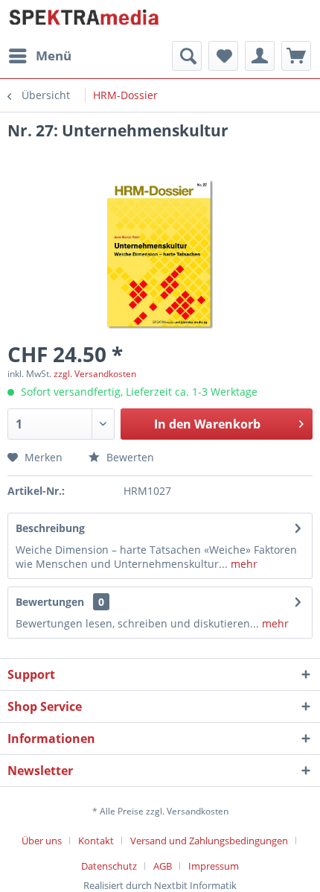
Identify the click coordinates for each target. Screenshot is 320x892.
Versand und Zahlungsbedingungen (209, 840)
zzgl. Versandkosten (95, 373)
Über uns (42, 840)
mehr (242, 564)
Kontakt (96, 840)
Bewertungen (50, 602)
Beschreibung (50, 528)
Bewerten (128, 457)
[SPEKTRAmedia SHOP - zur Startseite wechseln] (83, 20)
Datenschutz (109, 866)
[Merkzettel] (223, 56)
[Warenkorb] (296, 56)
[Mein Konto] (260, 56)
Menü (53, 55)
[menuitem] (39, 56)
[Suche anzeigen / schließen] (187, 56)
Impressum (213, 866)
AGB (162, 866)
